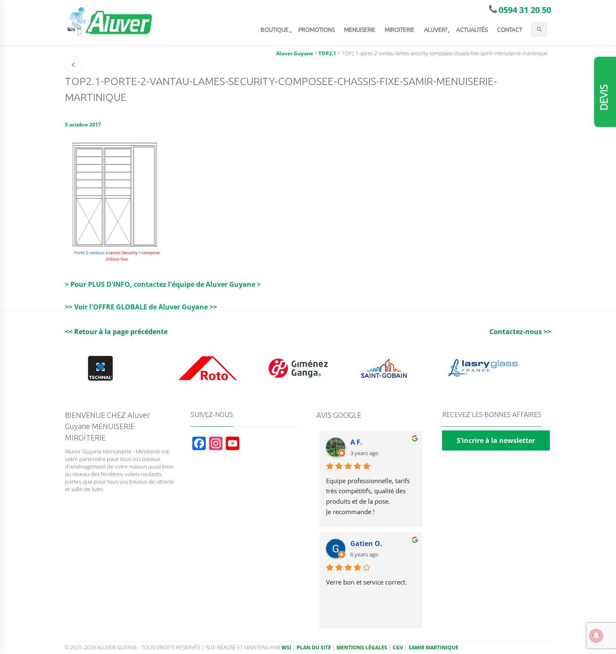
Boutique (275, 29)
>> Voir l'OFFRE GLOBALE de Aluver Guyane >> (141, 307)
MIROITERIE (399, 29)
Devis (604, 98)
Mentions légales (361, 647)
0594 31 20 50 (525, 9)
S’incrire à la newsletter (496, 440)
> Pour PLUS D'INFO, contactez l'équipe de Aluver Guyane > (163, 284)
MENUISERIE (359, 29)
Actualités (472, 29)
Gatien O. (366, 543)
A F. (356, 442)
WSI (286, 647)
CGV (398, 647)
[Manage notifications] (596, 635)
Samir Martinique (433, 647)
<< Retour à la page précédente (116, 331)
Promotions (316, 29)
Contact (509, 29)
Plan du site (314, 647)
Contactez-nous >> (520, 331)
